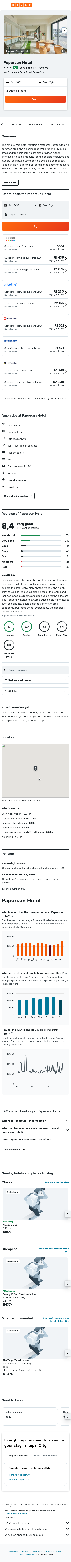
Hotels (25, 1551)
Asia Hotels (37, 1551)
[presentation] (12, 916)
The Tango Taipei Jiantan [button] (16, 1360)
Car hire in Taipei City (19, 1474)
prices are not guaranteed (16, 1513)
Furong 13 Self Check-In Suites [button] (19, 1294)
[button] (5, 5)
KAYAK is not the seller (18, 1523)
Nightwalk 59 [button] (10, 1224)
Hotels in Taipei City (19, 1479)
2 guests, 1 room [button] (16, 90)
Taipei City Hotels (26, 1554)
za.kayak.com (12, 1551)
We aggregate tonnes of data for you (26, 1528)
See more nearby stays (57, 1181)
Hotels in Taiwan (53, 1551)
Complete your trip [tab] (17, 1455)
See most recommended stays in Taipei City (56, 1319)
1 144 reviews (40, 67)
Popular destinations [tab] (45, 1455)
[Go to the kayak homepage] (21, 5)
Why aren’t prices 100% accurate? (24, 1534)
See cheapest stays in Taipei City (53, 1250)
